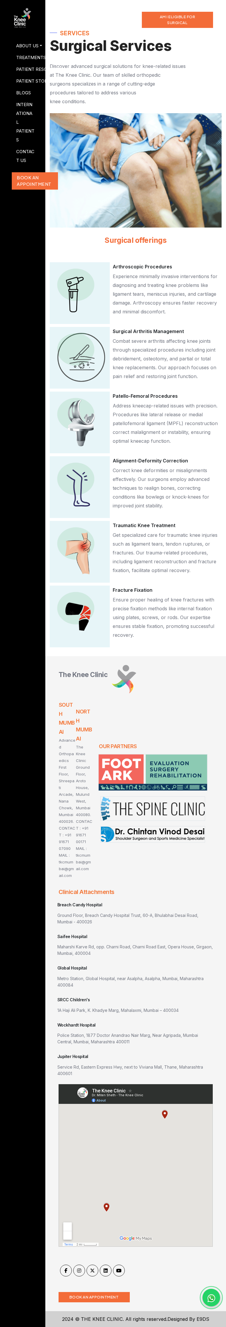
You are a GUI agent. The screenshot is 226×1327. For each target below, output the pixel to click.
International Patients (25, 122)
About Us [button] (27, 46)
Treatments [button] (27, 57)
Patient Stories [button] (27, 81)
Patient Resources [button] (27, 69)
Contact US (25, 156)
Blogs (23, 93)
